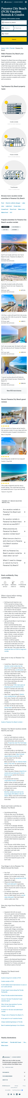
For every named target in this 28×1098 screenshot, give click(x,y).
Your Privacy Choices (16, 1090)
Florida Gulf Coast (15, 1042)
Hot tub (5, 229)
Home (3, 48)
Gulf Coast (4, 1042)
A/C (11, 212)
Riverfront (13, 209)
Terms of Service (14, 1087)
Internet (14, 229)
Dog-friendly (15, 226)
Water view (21, 209)
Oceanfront (4, 209)
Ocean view (17, 206)
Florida (12, 48)
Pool (2, 203)
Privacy (24, 1085)
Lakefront (9, 206)
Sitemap (16, 1085)
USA (7, 48)
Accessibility (7, 1090)
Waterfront (4, 212)
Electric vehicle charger (13, 203)
